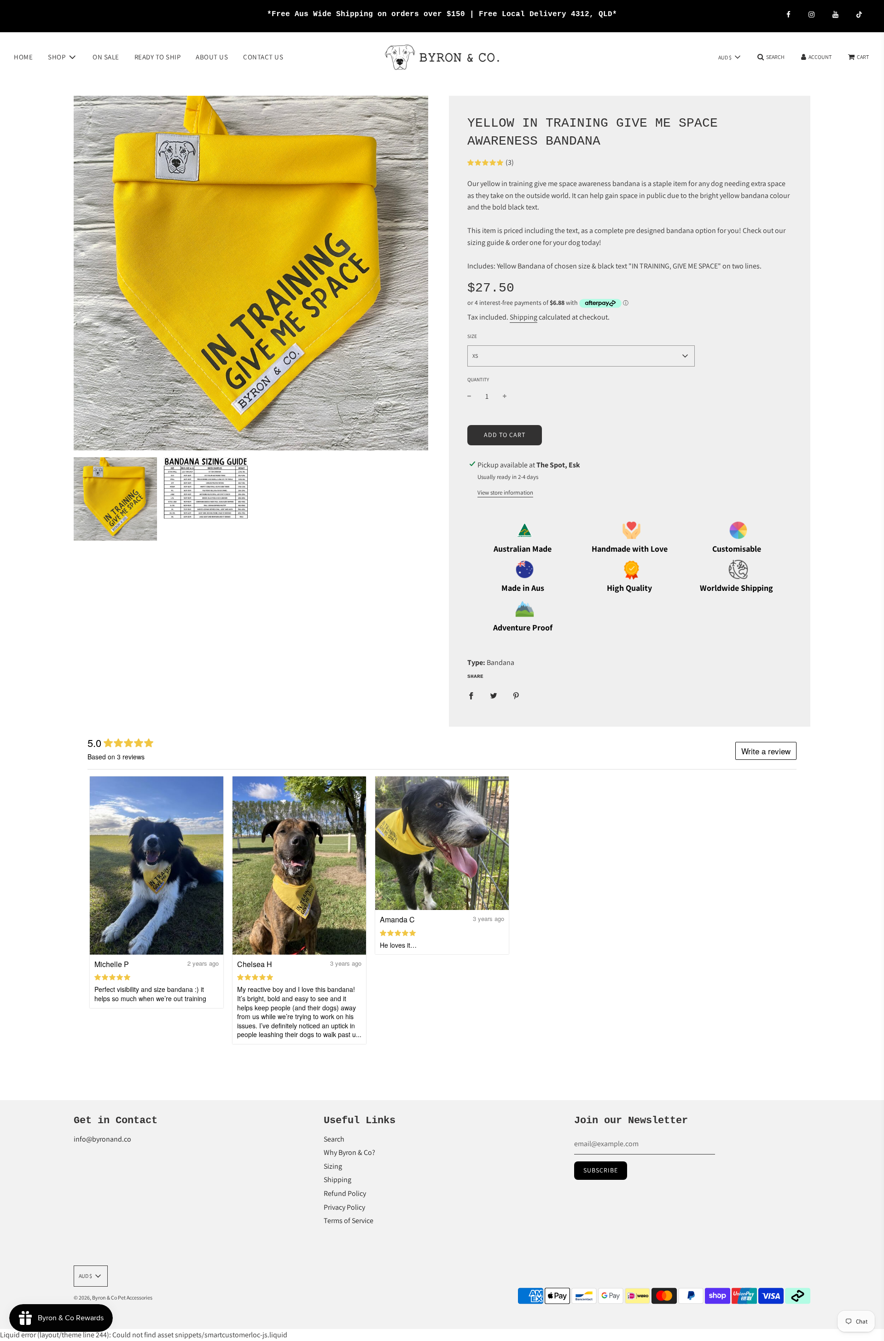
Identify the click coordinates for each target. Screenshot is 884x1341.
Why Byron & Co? (349, 1152)
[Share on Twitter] (493, 695)
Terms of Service (348, 1220)
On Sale (106, 56)
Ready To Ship (157, 56)
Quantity (478, 379)
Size (472, 336)
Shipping (523, 317)
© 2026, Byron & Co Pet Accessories (113, 1297)
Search (334, 1139)
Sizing (333, 1166)
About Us (212, 56)
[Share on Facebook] (471, 695)
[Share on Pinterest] (516, 695)
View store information (505, 492)
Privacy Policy (344, 1207)
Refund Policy (345, 1193)
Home (23, 56)
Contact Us (263, 56)
